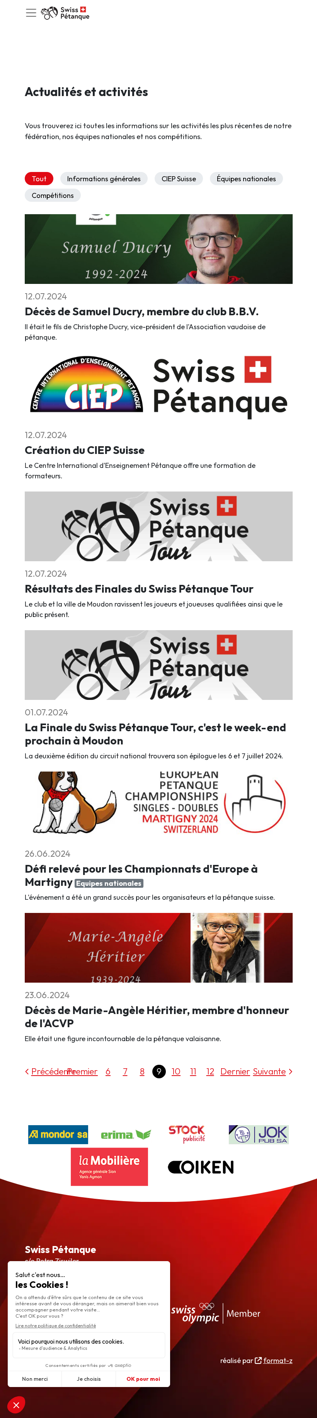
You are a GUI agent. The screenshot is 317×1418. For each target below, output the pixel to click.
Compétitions (53, 195)
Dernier (235, 1071)
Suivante (269, 1071)
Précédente (53, 1071)
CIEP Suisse (179, 178)
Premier (82, 1071)
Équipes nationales (246, 178)
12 (210, 1071)
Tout (39, 178)
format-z (277, 1360)
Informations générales (104, 178)
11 (193, 1071)
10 (176, 1071)
